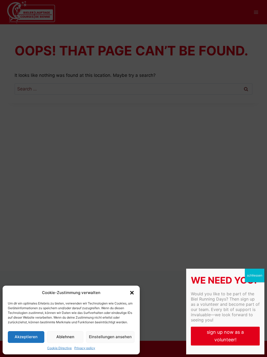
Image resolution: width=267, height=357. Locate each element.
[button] (132, 292)
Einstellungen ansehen (110, 336)
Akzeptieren (26, 336)
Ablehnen (65, 336)
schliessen (254, 275)
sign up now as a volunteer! (225, 335)
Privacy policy (84, 348)
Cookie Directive (59, 348)
